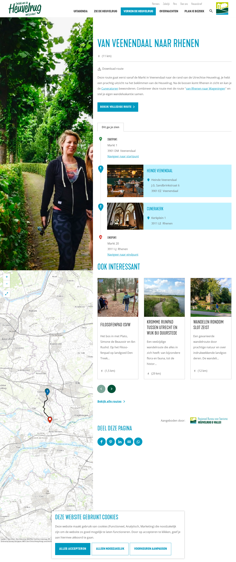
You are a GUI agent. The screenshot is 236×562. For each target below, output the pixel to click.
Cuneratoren (109, 88)
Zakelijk (166, 4)
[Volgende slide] (111, 389)
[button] (47, 393)
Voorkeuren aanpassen (150, 549)
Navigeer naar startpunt (123, 156)
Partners (155, 4)
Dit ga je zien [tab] (110, 127)
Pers (175, 4)
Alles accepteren (72, 549)
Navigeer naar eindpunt (122, 254)
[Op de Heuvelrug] (222, 8)
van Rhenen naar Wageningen (205, 88)
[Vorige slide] (101, 389)
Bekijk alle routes (109, 401)
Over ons (184, 4)
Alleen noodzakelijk (110, 549)
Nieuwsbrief (196, 4)
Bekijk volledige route (115, 107)
